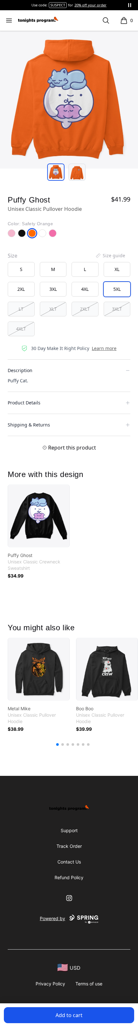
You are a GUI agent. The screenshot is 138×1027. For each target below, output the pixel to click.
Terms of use (88, 983)
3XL (53, 289)
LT (21, 309)
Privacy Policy (50, 983)
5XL (117, 289)
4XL (85, 289)
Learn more (104, 348)
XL (117, 269)
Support (69, 830)
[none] (110, 255)
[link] (38, 516)
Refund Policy (69, 877)
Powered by (52, 918)
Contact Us (69, 861)
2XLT (85, 309)
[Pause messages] (129, 5)
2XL (21, 289)
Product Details (24, 403)
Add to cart (69, 1015)
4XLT (21, 329)
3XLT (117, 309)
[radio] (21, 269)
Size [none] (12, 255)
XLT (53, 309)
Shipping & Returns (29, 425)
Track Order (69, 846)
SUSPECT (57, 5)
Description (20, 370)
